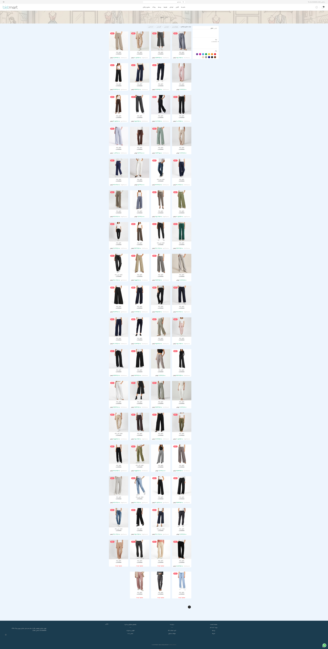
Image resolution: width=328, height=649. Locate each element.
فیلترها (165, 7)
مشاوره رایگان (146, 7)
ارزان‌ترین (166, 27)
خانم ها (183, 7)
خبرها (213, 633)
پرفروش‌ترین (175, 27)
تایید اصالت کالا (172, 630)
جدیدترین (150, 27)
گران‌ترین (159, 27)
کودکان (171, 7)
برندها (159, 7)
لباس (166, 17)
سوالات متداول (172, 633)
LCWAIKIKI (214, 42)
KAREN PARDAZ (172, 645)
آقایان (177, 7)
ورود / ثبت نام (213, 627)
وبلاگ (153, 7)
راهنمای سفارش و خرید (130, 624)
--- (130, 627)
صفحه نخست (213, 624)
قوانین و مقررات (130, 630)
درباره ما (172, 624)
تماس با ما (130, 633)
